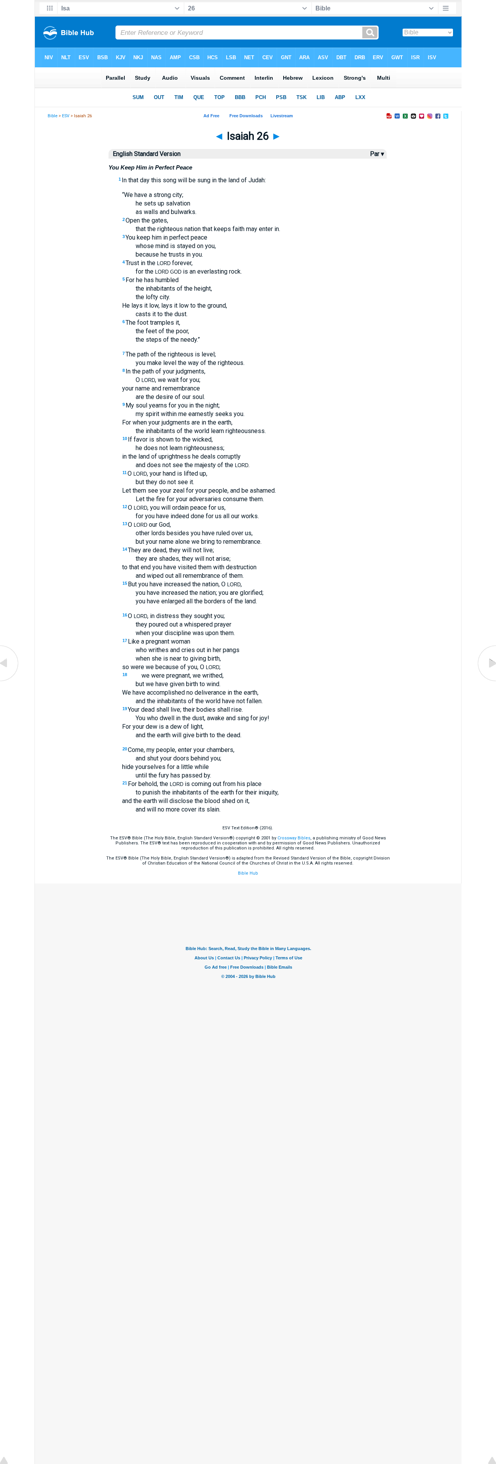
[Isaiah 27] (486, 681)
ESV (65, 115)
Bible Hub (248, 873)
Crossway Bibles (293, 838)
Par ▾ (377, 154)
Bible (52, 115)
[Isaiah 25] (9, 681)
